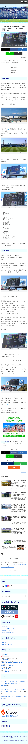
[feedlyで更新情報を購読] (20, 463)
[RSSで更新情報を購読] (14, 467)
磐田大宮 (14, 443)
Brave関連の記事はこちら (10, 716)
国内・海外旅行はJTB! (8, 632)
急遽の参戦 (13, 70)
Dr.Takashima (7, 698)
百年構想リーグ (6, 445)
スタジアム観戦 (6, 441)
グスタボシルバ (21, 443)
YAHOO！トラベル (7, 630)
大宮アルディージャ (6, 443)
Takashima (4, 685)
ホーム (12, 441)
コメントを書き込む (14, 558)
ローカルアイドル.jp (7, 665)
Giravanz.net (5, 659)
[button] (18, 53)
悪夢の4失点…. (14, 72)
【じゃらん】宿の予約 (8, 628)
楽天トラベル (5, 626)
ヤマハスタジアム (19, 441)
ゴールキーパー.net (6, 668)
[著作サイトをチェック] (7, 463)
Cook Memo (5, 671)
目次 (12, 67)
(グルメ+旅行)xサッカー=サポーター (11, 662)
